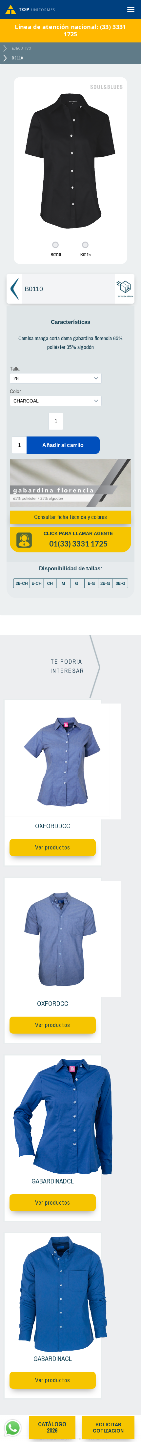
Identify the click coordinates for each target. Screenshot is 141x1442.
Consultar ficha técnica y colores (70, 517)
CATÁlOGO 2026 (52, 1427)
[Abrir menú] (131, 9)
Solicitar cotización (108, 1427)
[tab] (55, 250)
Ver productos (52, 847)
